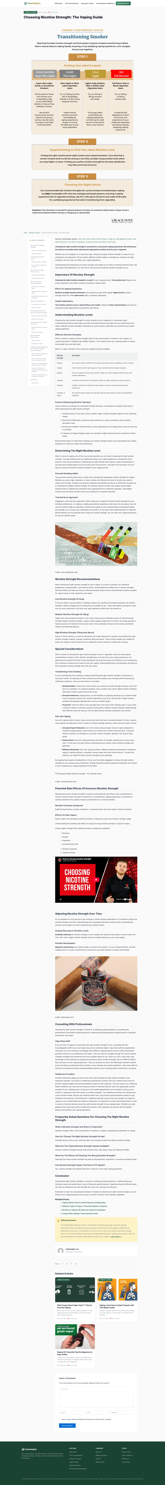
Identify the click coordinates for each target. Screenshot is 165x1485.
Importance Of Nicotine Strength (37, 246)
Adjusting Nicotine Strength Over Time (39, 323)
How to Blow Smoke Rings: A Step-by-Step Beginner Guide (109, 239)
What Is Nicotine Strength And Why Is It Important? (39, 354)
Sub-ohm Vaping (36, 307)
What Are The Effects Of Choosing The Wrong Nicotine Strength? (39, 370)
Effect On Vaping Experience (39, 250)
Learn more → (116, 1237)
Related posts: (35, 383)
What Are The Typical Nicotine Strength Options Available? (40, 364)
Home (25, 232)
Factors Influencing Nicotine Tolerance (39, 265)
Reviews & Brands (123, 3)
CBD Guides (58, 3)
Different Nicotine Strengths (39, 262)
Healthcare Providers (37, 343)
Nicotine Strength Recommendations (36, 282)
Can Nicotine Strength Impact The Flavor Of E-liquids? (39, 375)
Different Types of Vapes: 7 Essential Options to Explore (84, 1206)
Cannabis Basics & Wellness (105, 3)
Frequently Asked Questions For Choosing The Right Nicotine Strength (39, 348)
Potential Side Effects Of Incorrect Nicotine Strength (39, 311)
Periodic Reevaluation (37, 332)
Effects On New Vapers (38, 319)
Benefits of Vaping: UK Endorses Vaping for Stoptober (84, 1210)
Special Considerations (37, 301)
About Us (98, 1452)
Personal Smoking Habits (38, 275)
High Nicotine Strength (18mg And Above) (39, 297)
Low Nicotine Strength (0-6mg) (38, 287)
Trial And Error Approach (38, 278)
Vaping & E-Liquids (87, 3)
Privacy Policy (126, 1452)
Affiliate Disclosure (101, 1455)
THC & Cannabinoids (71, 3)
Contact (98, 1458)
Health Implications (37, 253)
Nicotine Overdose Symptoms (39, 316)
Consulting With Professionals (35, 336)
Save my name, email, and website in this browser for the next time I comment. (86, 1419)
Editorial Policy (100, 1462)
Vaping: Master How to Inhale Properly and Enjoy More (84, 1203)
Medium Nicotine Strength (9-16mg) (39, 292)
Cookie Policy (126, 1462)
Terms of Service (127, 1455)
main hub (81, 239)
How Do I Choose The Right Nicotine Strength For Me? (39, 359)
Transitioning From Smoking (39, 304)
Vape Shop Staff (36, 340)
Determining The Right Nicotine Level (37, 271)
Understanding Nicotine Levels (38, 257)
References (125, 1458)
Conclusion (34, 379)
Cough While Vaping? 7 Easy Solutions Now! (80, 1213)
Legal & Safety (73, 1462)
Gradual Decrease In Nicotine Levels (39, 328)
